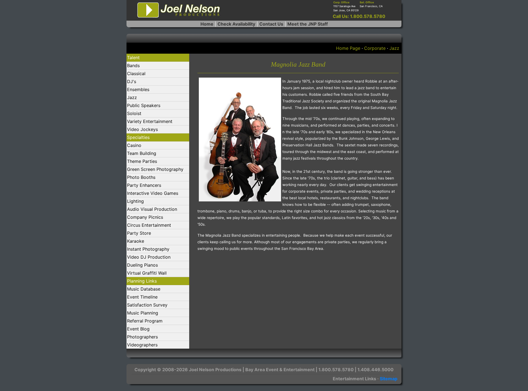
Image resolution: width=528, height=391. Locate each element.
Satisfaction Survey (147, 305)
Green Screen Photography (155, 169)
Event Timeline (142, 297)
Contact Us (271, 24)
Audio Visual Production (152, 209)
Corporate (375, 48)
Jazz (394, 48)
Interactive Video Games (152, 193)
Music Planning (142, 313)
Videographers (142, 345)
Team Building (141, 153)
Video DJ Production (148, 257)
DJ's (131, 81)
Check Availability (236, 24)
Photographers (142, 337)
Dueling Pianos (142, 265)
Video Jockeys (142, 129)
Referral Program (145, 321)
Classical (136, 73)
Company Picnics (145, 217)
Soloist (134, 113)
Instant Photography (148, 249)
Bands (133, 65)
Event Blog (138, 329)
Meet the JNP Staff (307, 24)
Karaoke (135, 241)
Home (206, 24)
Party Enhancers (144, 185)
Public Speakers (143, 105)
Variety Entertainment (149, 121)
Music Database (143, 289)
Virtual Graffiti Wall (147, 273)
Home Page (348, 48)
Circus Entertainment (149, 225)
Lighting (135, 201)
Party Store (139, 233)
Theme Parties (142, 161)
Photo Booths (141, 177)
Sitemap (388, 378)
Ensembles (138, 89)
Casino (134, 145)
